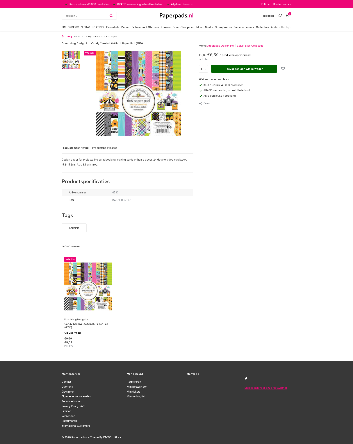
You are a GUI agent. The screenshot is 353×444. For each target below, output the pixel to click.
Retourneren (69, 420)
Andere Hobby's (281, 27)
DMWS (107, 437)
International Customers (76, 425)
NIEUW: (85, 27)
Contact (66, 381)
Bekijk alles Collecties (250, 45)
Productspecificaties (104, 147)
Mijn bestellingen (137, 386)
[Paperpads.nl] (176, 15)
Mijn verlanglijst (136, 396)
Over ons (67, 386)
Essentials (113, 27)
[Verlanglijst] (280, 15)
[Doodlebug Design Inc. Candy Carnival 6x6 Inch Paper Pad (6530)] (88, 286)
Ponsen (166, 27)
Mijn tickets (133, 391)
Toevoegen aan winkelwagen (244, 68)
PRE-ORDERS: (70, 27)
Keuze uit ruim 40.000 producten (223, 85)
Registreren (134, 381)
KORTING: (98, 27)
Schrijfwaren (223, 27)
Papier (125, 27)
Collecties (262, 27)
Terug (68, 36)
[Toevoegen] (105, 344)
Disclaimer (68, 391)
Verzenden (68, 416)
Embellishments (244, 27)
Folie (175, 27)
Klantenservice (282, 4)
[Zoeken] (111, 15)
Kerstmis (74, 227)
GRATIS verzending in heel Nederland (227, 90)
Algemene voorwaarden (76, 396)
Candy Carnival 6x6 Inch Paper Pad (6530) (86, 325)
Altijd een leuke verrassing (220, 95)
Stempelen (188, 27)
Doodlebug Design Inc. (220, 45)
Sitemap (66, 411)
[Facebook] (246, 379)
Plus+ (118, 437)
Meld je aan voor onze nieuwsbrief (266, 387)
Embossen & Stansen (145, 27)
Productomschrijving (75, 147)
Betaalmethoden (71, 401)
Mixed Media (204, 27)
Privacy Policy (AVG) (74, 406)
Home (77, 36)
